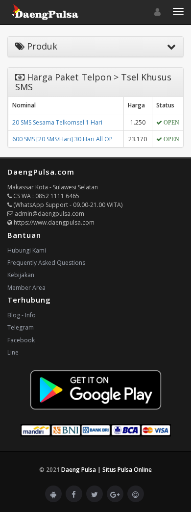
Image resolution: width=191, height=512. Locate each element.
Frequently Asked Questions (46, 262)
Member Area (26, 287)
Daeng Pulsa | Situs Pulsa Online (106, 469)
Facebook (21, 340)
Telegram (20, 327)
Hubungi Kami (26, 250)
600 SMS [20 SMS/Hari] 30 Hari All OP (62, 139)
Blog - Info (21, 315)
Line (13, 352)
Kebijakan (20, 275)
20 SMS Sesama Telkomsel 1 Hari (57, 122)
